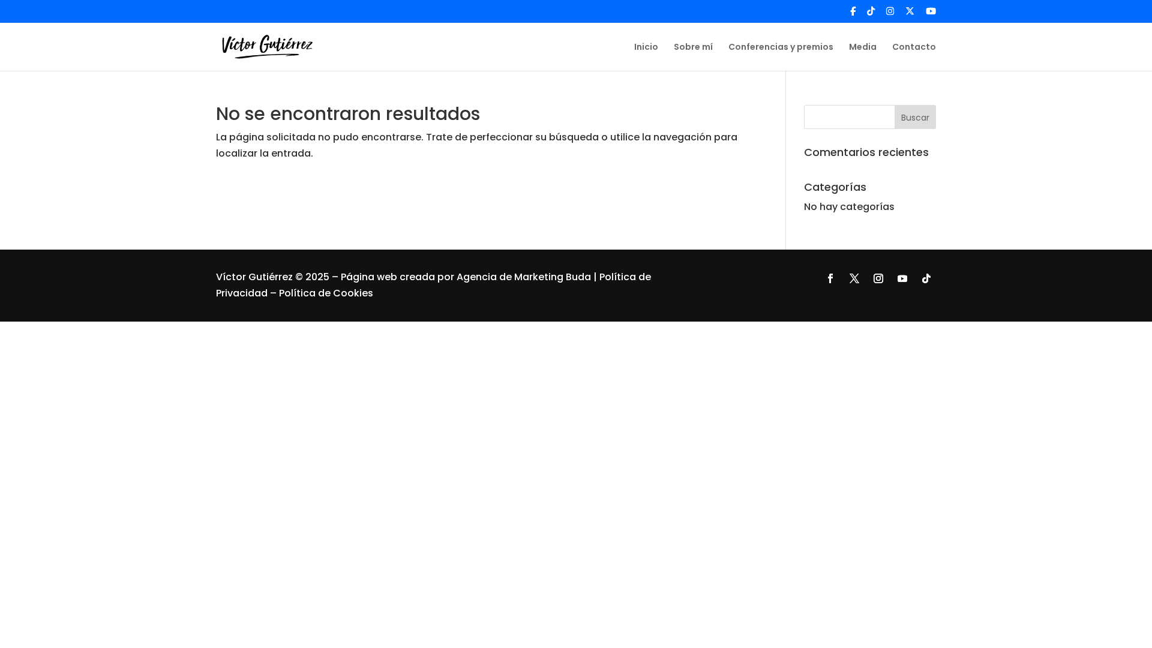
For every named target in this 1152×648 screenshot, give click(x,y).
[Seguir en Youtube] (902, 278)
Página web (370, 277)
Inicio (646, 48)
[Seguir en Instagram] (878, 278)
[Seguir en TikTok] (926, 278)
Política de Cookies (326, 293)
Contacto (914, 48)
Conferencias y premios (780, 48)
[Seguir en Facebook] (830, 278)
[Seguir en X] (854, 278)
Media (863, 48)
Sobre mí (693, 48)
